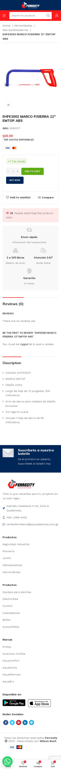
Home (7, 25)
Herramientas (23, 25)
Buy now (14, 180)
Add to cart (32, 171)
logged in (26, 344)
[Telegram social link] (31, 722)
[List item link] (30, 544)
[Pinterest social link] (18, 722)
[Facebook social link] (5, 722)
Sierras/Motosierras (16, 30)
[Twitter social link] (12, 722)
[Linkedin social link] (25, 722)
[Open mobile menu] (4, 15)
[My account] (56, 15)
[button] (7, 761)
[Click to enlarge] (8, 104)
